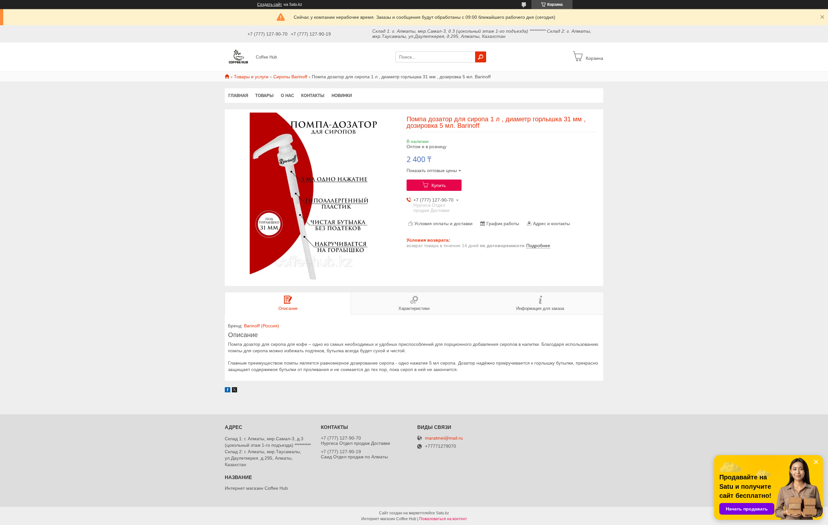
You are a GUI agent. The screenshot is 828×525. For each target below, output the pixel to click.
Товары (264, 95)
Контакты (312, 95)
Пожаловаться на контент (443, 519)
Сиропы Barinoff (290, 76)
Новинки (342, 95)
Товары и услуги (251, 76)
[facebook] (227, 390)
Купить (438, 185)
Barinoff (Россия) (261, 325)
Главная (238, 95)
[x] (234, 390)
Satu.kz (442, 513)
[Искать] (480, 56)
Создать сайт (269, 4)
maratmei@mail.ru (444, 438)
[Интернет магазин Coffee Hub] (238, 56)
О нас (287, 95)
